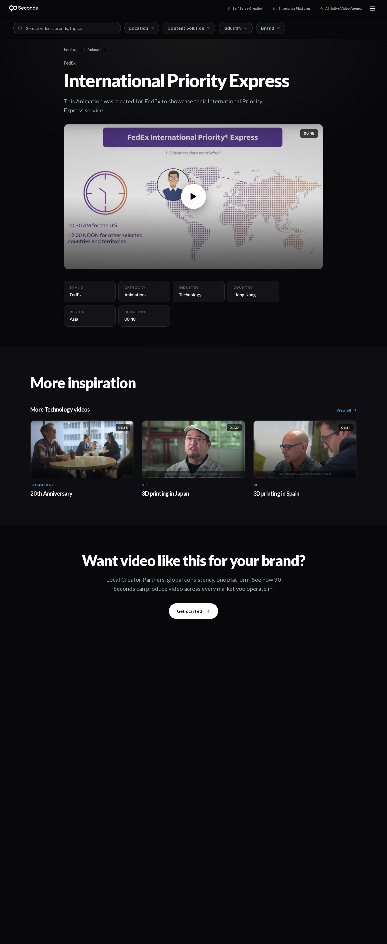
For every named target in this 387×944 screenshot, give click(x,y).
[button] (193, 196)
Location (138, 28)
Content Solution (185, 28)
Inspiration (73, 49)
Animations (97, 49)
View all (343, 410)
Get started (189, 611)
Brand (267, 28)
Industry (233, 28)
